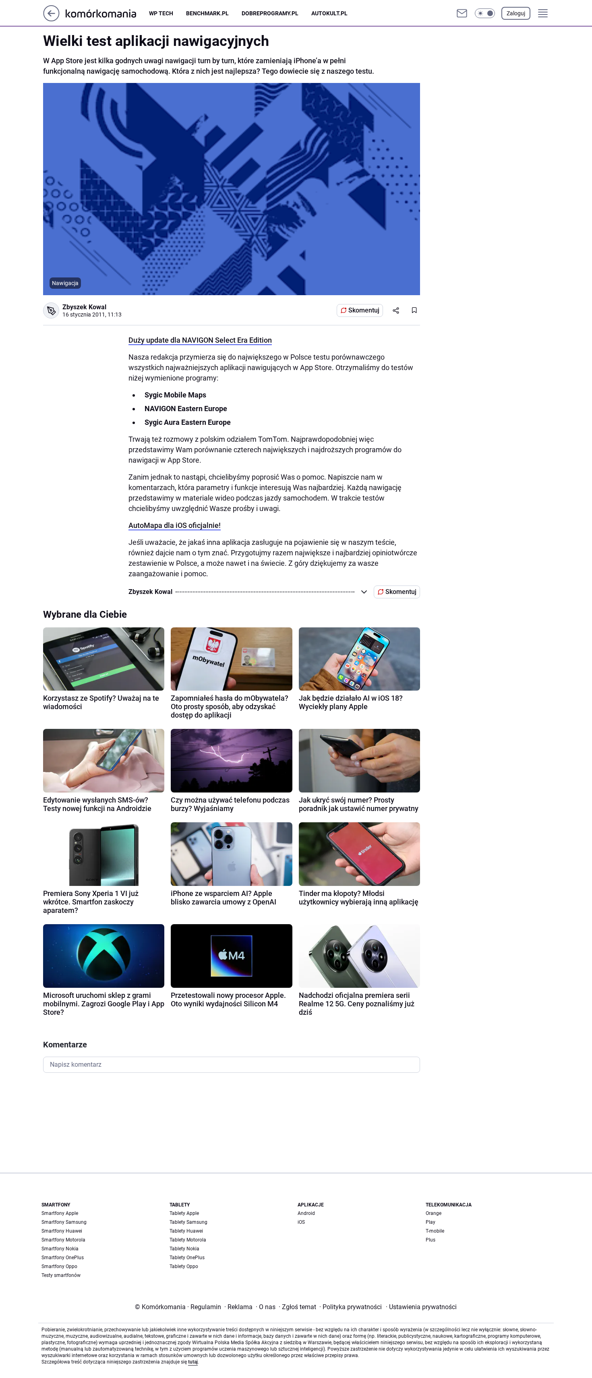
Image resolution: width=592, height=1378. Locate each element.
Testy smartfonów (61, 1275)
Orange (433, 1213)
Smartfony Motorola (63, 1240)
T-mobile (435, 1231)
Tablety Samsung (188, 1222)
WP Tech (161, 13)
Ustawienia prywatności (421, 1307)
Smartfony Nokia (60, 1249)
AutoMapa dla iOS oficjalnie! (174, 525)
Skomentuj (363, 310)
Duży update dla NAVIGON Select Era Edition (200, 340)
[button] (485, 13)
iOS (301, 1222)
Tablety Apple (184, 1213)
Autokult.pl (329, 13)
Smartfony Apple (59, 1213)
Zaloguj (516, 13)
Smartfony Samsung (64, 1222)
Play (430, 1222)
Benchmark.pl (207, 13)
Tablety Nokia (184, 1249)
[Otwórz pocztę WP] (461, 13)
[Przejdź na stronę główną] (51, 19)
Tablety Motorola (188, 1240)
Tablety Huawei (186, 1231)
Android (306, 1213)
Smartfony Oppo (59, 1266)
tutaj (193, 1362)
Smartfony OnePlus (62, 1257)
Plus (430, 1240)
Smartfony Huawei (61, 1231)
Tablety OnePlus (187, 1257)
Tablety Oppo (184, 1266)
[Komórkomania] (107, 13)
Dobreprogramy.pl (270, 13)
